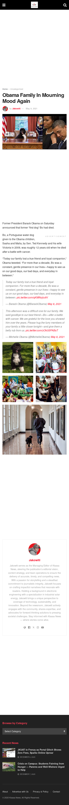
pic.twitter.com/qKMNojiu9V (32, 297)
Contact (56, 791)
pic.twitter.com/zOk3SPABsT (42, 330)
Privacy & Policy (40, 791)
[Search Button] (65, 5)
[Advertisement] (34, 47)
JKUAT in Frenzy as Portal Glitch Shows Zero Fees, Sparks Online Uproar (39, 751)
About (5, 791)
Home (5, 89)
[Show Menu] (3, 5)
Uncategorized (16, 89)
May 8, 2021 (54, 304)
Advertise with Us (20, 791)
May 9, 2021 (31, 108)
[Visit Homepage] (34, 5)
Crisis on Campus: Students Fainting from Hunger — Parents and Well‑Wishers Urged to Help (41, 766)
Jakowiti (16, 108)
